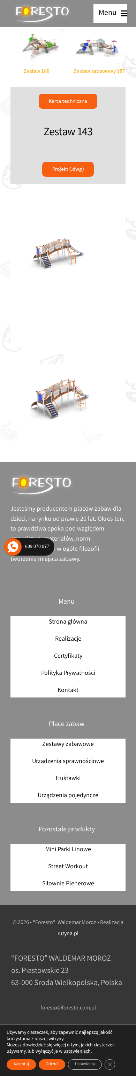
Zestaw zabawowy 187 (99, 72)
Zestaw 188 (36, 72)
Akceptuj (21, 1064)
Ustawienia (85, 1064)
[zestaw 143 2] (68, 397)
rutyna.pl (68, 934)
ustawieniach (77, 1051)
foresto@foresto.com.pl (68, 1008)
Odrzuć (52, 1064)
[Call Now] (13, 547)
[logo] (42, 5)
